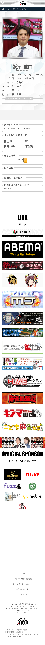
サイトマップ (22, 594)
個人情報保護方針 (22, 589)
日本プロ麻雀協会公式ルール (22, 584)
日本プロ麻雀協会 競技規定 (22, 579)
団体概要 (22, 573)
